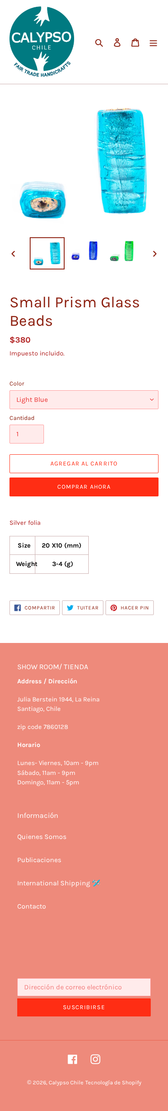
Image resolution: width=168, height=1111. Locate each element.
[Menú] (153, 41)
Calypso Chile (66, 1082)
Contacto (31, 906)
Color (16, 383)
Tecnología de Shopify (113, 1082)
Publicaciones (39, 860)
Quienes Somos (41, 836)
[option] (47, 253)
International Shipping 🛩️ (58, 883)
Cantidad (21, 418)
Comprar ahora (84, 486)
